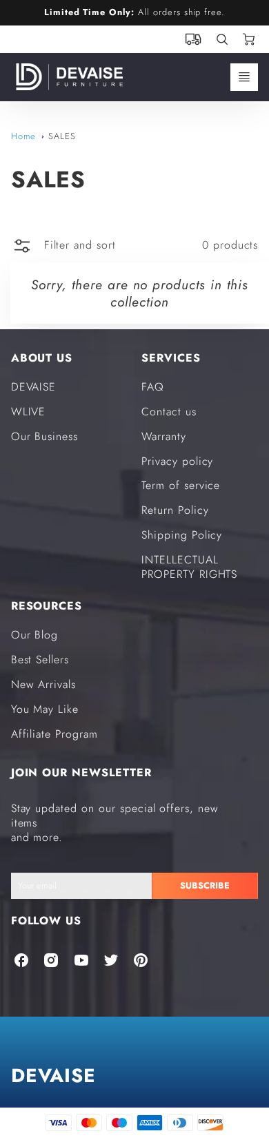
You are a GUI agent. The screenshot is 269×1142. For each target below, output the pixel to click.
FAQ (152, 387)
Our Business (45, 436)
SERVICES (171, 358)
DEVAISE (34, 387)
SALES (62, 136)
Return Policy (174, 510)
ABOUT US (42, 358)
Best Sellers (40, 659)
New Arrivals (44, 684)
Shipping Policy (181, 535)
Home (24, 136)
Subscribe (205, 885)
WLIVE (28, 411)
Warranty (163, 436)
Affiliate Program (54, 734)
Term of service (180, 485)
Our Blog (35, 635)
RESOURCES (47, 606)
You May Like (45, 709)
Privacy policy (177, 461)
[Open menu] (244, 77)
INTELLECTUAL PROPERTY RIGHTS (189, 567)
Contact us (169, 411)
